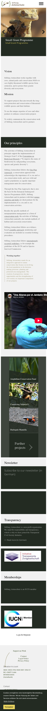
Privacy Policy (23, 660)
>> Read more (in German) (15, 540)
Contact (23, 656)
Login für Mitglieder (23, 635)
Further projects (20, 445)
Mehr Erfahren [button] (9, 701)
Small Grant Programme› (16, 43)
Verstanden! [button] (9, 707)
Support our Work (19, 651)
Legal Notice (23, 658)
